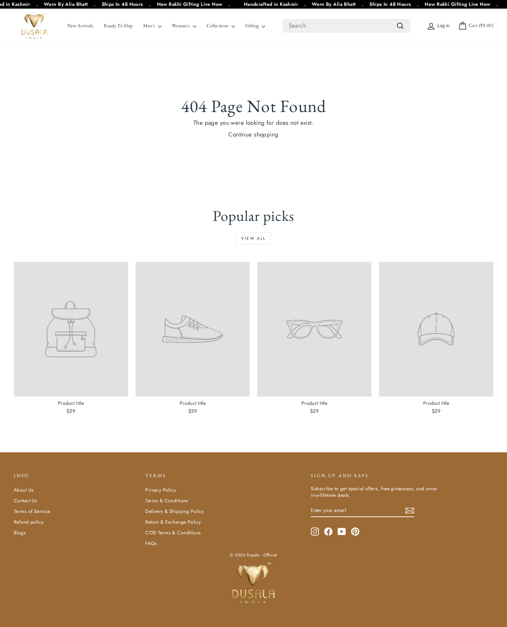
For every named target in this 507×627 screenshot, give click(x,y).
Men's (149, 25)
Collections (218, 25)
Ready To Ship (118, 25)
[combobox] (346, 25)
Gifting (252, 25)
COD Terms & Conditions (173, 532)
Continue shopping (253, 134)
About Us (23, 489)
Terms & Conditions (166, 500)
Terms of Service (32, 511)
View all (253, 238)
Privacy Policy (160, 489)
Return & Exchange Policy (173, 521)
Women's (181, 25)
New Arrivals (80, 25)
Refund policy (29, 521)
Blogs (20, 532)
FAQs (151, 543)
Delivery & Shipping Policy (174, 511)
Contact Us (25, 500)
